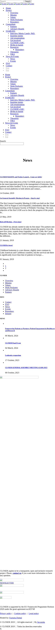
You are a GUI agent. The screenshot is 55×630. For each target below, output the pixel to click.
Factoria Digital (15, 618)
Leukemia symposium (13, 355)
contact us (17, 573)
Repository (9, 311)
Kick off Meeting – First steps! (10, 222)
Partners (8, 292)
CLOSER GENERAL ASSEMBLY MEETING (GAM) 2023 (26, 368)
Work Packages (11, 287)
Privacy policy (6, 613)
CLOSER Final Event (13, 343)
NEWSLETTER (7, 583)
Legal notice (34, 613)
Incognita (41, 622)
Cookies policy (20, 613)
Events (8, 309)
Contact (8, 302)
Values (7, 285)
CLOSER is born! (6, 245)
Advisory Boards (12, 290)
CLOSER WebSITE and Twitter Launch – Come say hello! (21, 177)
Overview (9, 281)
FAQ (7, 304)
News (7, 307)
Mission (8, 283)
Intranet (8, 314)
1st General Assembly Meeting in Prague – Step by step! (20, 198)
